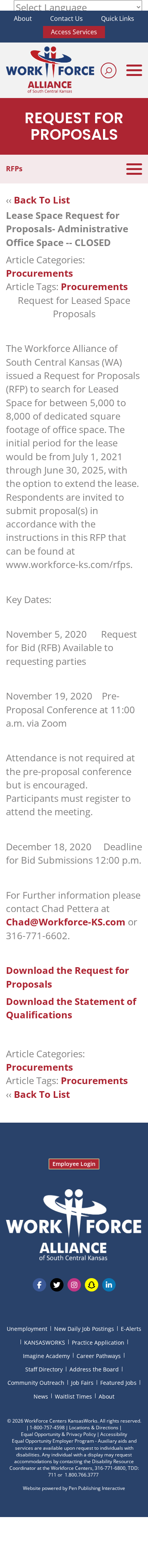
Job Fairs (82, 1382)
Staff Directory (44, 1369)
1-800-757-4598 (47, 1427)
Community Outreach (35, 1382)
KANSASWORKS (44, 1342)
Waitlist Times (73, 1396)
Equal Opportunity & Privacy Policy (58, 1434)
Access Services (74, 32)
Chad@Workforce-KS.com (66, 921)
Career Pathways (99, 1356)
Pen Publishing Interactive (97, 1488)
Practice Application (98, 1342)
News (41, 1396)
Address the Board (94, 1369)
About (23, 18)
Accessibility (113, 1434)
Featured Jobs (118, 1382)
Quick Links (117, 18)
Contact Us (66, 18)
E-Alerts (131, 1328)
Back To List (42, 199)
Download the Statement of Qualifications (71, 1008)
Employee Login (74, 1164)
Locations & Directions (93, 1427)
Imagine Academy (46, 1356)
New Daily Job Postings (84, 1328)
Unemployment (27, 1328)
